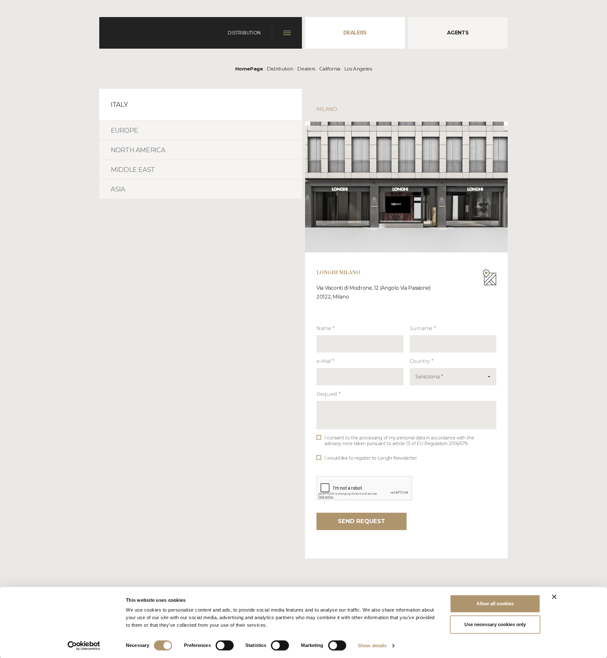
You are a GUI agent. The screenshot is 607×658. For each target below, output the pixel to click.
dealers (355, 33)
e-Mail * (325, 361)
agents (458, 33)
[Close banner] (554, 597)
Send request (361, 521)
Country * (421, 361)
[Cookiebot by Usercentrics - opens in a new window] (84, 645)
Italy (119, 104)
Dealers (306, 69)
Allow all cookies (495, 603)
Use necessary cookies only (495, 624)
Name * (325, 328)
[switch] (225, 645)
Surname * (423, 328)
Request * (328, 394)
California (329, 69)
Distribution (280, 69)
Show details (372, 645)
